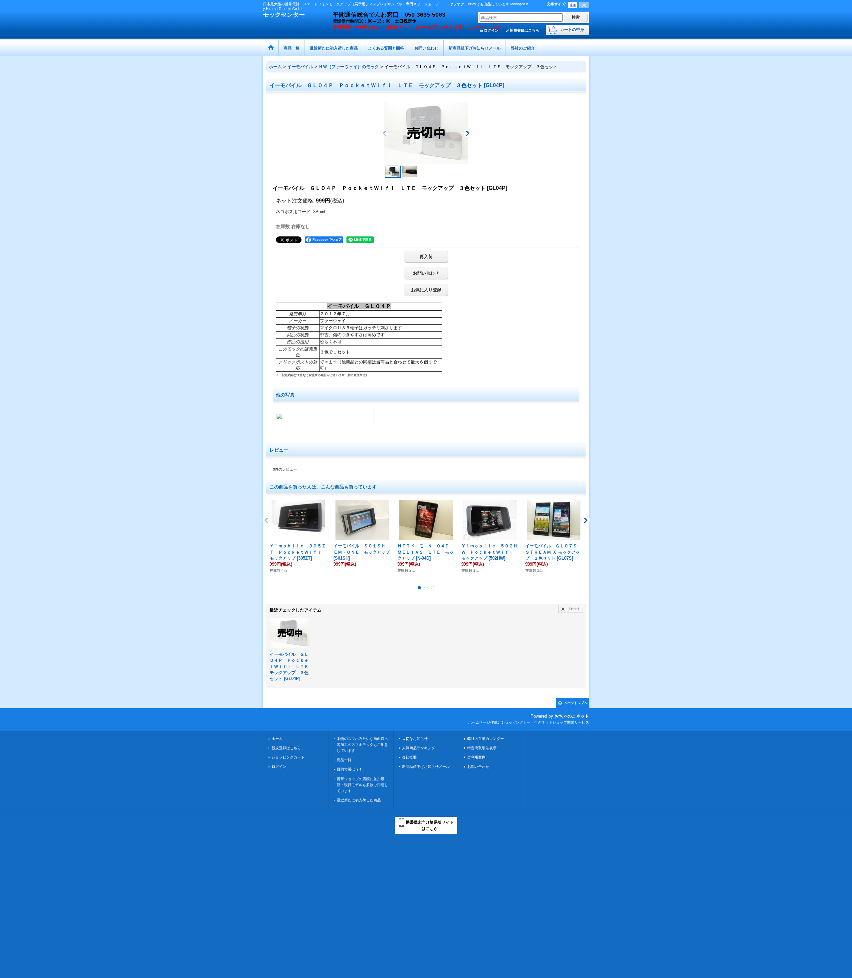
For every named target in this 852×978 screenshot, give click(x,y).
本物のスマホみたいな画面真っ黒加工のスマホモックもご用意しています (362, 745)
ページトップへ (575, 703)
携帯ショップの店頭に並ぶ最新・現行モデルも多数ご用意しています (362, 785)
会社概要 (409, 757)
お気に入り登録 (426, 289)
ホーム (277, 739)
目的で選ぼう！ (349, 769)
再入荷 (426, 256)
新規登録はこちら (524, 30)
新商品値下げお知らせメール (426, 766)
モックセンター (284, 14)
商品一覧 (344, 760)
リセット (573, 609)
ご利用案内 (476, 757)
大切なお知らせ (415, 739)
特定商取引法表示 (482, 748)
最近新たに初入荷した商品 (359, 800)
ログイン (279, 766)
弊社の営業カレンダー (485, 739)
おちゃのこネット (571, 716)
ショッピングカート (288, 757)
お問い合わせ (426, 273)
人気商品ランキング (418, 748)
